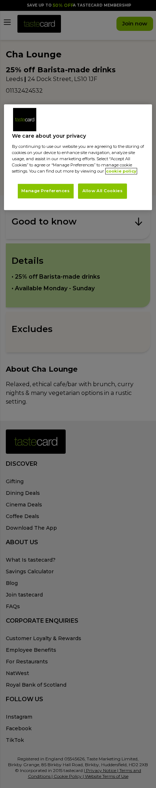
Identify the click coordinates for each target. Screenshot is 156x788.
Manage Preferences (45, 190)
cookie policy (121, 171)
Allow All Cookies (102, 190)
